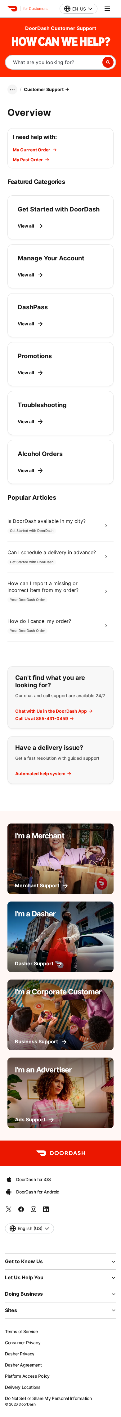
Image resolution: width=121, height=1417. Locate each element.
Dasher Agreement (23, 1364)
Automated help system (40, 773)
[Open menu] (107, 8)
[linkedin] (46, 1211)
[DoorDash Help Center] (60, 1153)
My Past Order (28, 159)
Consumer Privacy (22, 1342)
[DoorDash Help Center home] (12, 8)
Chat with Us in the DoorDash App (51, 711)
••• (12, 89)
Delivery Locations (23, 1387)
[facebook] (21, 1211)
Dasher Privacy (19, 1353)
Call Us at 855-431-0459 (41, 718)
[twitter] (8, 1211)
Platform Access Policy (27, 1376)
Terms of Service (21, 1331)
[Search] (108, 62)
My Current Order (31, 149)
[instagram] (33, 1211)
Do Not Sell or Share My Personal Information (48, 1398)
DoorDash (27, 1404)
